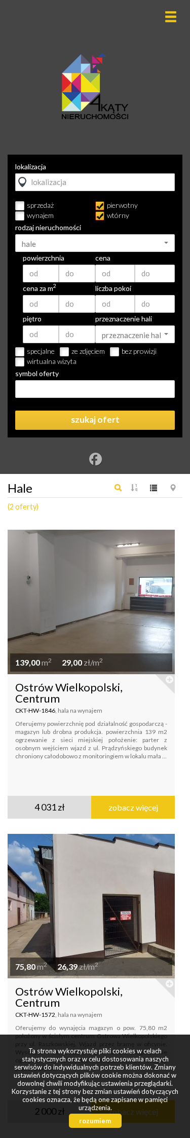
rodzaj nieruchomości (48, 228)
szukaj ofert (95, 419)
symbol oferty (37, 374)
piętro (32, 319)
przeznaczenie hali (123, 319)
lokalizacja (30, 167)
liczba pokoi (113, 288)
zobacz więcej (133, 807)
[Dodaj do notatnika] (164, 684)
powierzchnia (43, 258)
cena (102, 258)
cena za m (39, 288)
